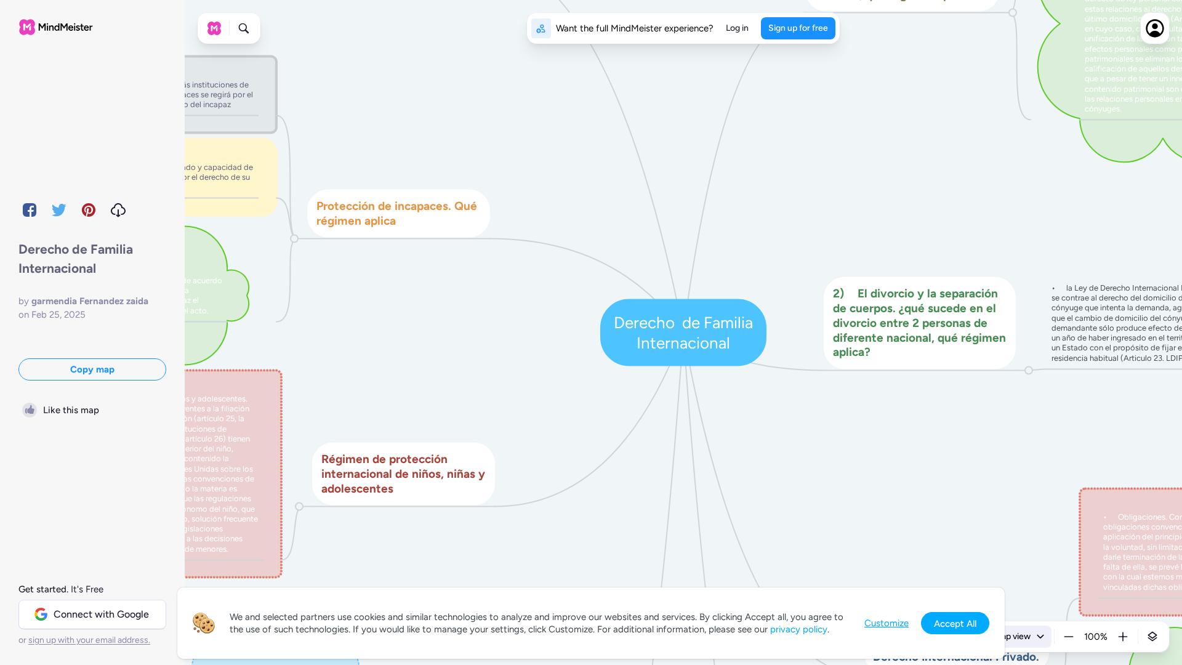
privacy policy (798, 629)
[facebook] (29, 210)
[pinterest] (89, 210)
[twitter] (59, 210)
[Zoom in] (1123, 637)
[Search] (243, 28)
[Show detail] (1152, 637)
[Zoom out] (1068, 637)
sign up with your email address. (89, 640)
